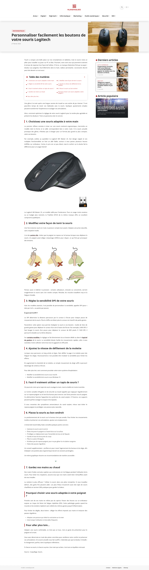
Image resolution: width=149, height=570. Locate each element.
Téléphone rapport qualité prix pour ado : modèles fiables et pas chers (105, 84)
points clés (34, 235)
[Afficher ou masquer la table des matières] (67, 77)
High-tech (100, 80)
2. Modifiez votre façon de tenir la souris (69, 80)
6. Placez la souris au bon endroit (67, 88)
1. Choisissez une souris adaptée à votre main (41, 80)
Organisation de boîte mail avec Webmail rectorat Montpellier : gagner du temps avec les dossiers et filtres (106, 69)
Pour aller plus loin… (33, 96)
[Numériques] (74, 7)
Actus (99, 104)
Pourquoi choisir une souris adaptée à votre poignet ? (71, 92)
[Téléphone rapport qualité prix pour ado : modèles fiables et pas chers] (122, 84)
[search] (122, 7)
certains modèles (33, 337)
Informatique (18, 31)
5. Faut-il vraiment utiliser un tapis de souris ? (41, 88)
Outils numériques (103, 65)
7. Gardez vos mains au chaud (36, 92)
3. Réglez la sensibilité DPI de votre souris (40, 84)
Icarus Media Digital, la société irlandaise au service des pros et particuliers (111, 109)
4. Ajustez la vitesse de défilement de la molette (69, 84)
